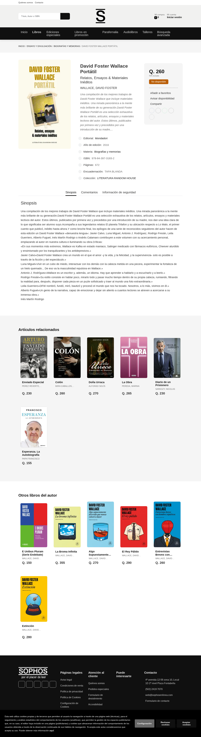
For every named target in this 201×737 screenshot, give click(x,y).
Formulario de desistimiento (95, 697)
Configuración (144, 723)
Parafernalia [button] (110, 32)
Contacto (39, 2)
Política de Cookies (70, 697)
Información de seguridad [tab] (119, 192)
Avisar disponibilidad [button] (162, 98)
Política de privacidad (71, 691)
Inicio (21, 46)
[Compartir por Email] (171, 110)
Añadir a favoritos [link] (160, 93)
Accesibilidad (95, 704)
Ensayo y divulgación (39, 46)
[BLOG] (53, 684)
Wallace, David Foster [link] (98, 88)
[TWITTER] (29, 684)
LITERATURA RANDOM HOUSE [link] (116, 178)
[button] (159, 16)
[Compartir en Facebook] (151, 110)
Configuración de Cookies (69, 705)
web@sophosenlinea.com (159, 695)
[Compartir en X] (158, 110)
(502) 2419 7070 (154, 689)
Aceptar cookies (186, 723)
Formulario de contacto (157, 701)
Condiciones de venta (71, 685)
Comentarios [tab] (89, 192)
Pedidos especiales (98, 689)
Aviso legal (66, 679)
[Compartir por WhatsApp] (164, 110)
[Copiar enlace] (151, 117)
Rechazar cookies (166, 723)
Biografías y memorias (67, 46)
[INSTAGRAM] (37, 684)
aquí (51, 730)
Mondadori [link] (101, 138)
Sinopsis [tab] (70, 192)
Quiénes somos (25, 2)
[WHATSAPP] (45, 684)
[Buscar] (65, 16)
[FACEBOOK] (21, 684)
